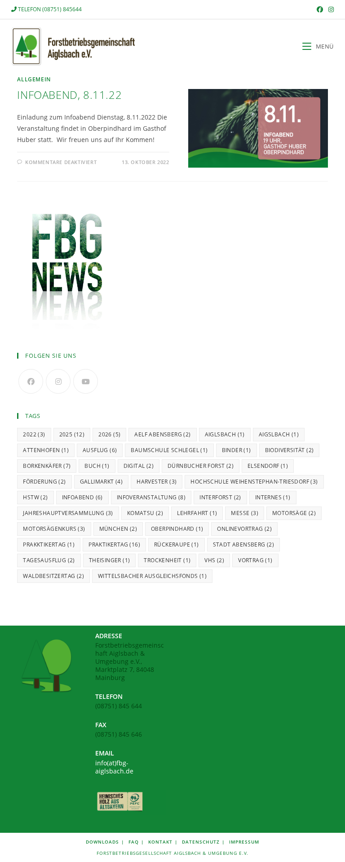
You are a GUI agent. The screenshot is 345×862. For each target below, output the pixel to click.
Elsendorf (268, 466)
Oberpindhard (177, 529)
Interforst (220, 497)
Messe (244, 513)
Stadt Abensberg (243, 544)
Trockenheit (167, 560)
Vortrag (255, 560)
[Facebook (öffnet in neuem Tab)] (320, 9)
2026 (109, 434)
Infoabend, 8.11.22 (69, 94)
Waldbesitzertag (53, 576)
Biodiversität (289, 450)
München (118, 529)
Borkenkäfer (47, 466)
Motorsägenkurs (54, 529)
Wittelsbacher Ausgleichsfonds (152, 576)
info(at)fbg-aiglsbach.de (114, 767)
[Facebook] (30, 381)
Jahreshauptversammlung (68, 513)
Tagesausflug (49, 560)
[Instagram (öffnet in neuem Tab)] (330, 9)
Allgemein (33, 79)
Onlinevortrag (244, 529)
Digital (139, 466)
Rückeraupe (176, 544)
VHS (214, 560)
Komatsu (145, 513)
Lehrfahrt (197, 513)
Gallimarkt (101, 481)
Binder (236, 450)
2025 (72, 434)
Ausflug (100, 450)
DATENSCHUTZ (201, 842)
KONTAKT (160, 842)
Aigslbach (279, 434)
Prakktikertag (49, 544)
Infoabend (82, 497)
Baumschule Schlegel (169, 450)
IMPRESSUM (244, 842)
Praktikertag (114, 544)
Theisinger (109, 560)
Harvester (157, 481)
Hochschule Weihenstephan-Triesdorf (254, 481)
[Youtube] (85, 381)
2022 (34, 434)
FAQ (133, 842)
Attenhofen (46, 450)
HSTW (35, 497)
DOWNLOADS (102, 842)
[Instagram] (58, 381)
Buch (96, 466)
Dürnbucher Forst (201, 466)
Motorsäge (294, 513)
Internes (273, 497)
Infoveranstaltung (151, 497)
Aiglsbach (225, 434)
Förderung (44, 481)
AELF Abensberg (162, 434)
